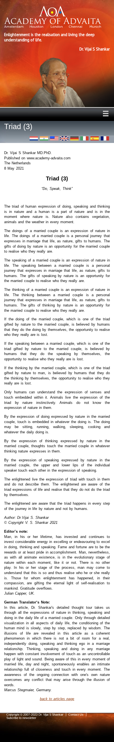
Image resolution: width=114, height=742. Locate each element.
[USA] (54, 138)
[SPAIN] (94, 138)
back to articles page (57, 699)
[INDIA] (44, 138)
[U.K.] (64, 138)
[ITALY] (84, 138)
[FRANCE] (105, 138)
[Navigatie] (105, 113)
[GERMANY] (74, 138)
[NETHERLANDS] (34, 138)
